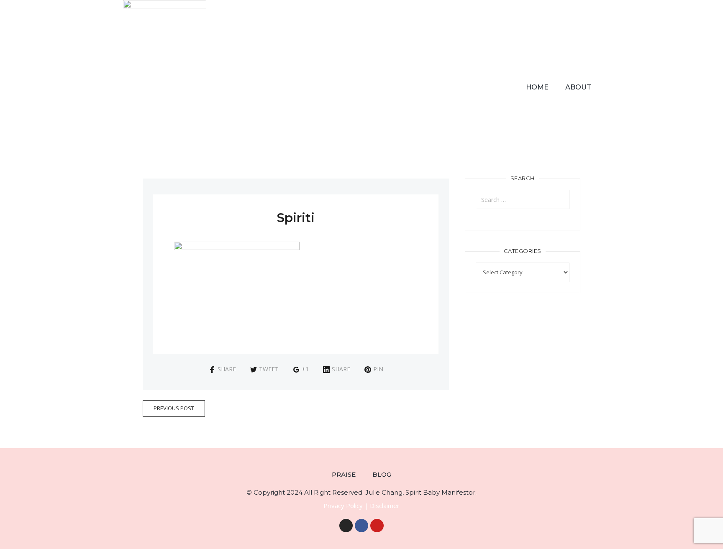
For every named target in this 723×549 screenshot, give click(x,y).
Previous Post (174, 408)
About (578, 87)
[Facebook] (361, 525)
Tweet (269, 369)
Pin (378, 369)
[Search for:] (522, 199)
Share (227, 369)
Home (537, 87)
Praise (344, 474)
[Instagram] (346, 525)
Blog (381, 474)
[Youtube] (377, 525)
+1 (305, 369)
